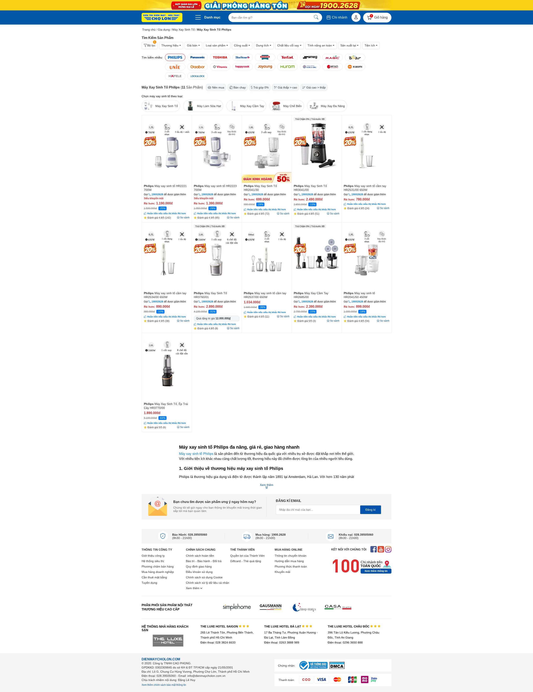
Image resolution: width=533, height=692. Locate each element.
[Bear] (355, 57)
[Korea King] (310, 66)
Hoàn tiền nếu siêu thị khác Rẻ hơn (166, 213)
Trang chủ (149, 29)
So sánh (184, 217)
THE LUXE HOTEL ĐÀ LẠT (283, 626)
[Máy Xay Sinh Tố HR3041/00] (316, 149)
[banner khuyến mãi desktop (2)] (266, 5)
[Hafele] (175, 76)
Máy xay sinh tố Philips (196, 454)
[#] (313, 670)
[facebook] (373, 549)
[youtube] (381, 549)
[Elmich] (332, 66)
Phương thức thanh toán (291, 566)
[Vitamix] (220, 66)
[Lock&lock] (197, 76)
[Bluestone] (242, 57)
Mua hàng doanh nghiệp (158, 572)
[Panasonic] (197, 57)
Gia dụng (164, 29)
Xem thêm (193, 588)
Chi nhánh (339, 17)
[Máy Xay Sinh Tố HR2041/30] (266, 149)
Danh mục (212, 17)
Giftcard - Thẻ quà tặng (245, 561)
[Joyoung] (265, 66)
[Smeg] (310, 57)
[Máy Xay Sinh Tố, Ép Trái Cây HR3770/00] (167, 367)
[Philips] (175, 57)
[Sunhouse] (265, 57)
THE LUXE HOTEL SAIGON (219, 626)
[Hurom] (287, 66)
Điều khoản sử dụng (199, 572)
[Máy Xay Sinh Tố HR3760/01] (217, 256)
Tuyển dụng (149, 582)
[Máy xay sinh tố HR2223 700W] (217, 149)
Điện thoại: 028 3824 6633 (217, 642)
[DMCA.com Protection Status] (337, 668)
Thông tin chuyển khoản (290, 555)
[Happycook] (242, 66)
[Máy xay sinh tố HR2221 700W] (167, 149)
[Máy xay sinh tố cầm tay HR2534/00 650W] (167, 256)
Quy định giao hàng (199, 566)
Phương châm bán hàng (158, 566)
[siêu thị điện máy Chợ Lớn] (162, 18)
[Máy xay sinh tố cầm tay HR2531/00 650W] (366, 149)
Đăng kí (370, 509)
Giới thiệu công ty (153, 555)
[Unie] (175, 66)
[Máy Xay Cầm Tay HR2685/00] (316, 256)
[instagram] (388, 549)
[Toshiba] (220, 57)
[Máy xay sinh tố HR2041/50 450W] (366, 256)
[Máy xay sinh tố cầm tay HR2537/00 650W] (266, 256)
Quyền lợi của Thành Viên (247, 555)
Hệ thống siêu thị (153, 561)
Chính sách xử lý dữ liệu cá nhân (207, 582)
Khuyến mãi (282, 572)
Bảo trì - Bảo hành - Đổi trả (204, 561)
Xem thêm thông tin (376, 571)
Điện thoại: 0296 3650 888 (345, 642)
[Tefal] (287, 57)
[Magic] (332, 57)
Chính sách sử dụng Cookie (204, 577)
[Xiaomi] (355, 66)
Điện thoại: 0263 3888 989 (281, 642)
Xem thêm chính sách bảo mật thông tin (164, 684)
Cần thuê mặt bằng (154, 577)
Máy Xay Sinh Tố (183, 29)
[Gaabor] (197, 66)
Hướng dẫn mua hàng (289, 561)
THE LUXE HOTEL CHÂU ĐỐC (349, 626)
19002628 (157, 194)
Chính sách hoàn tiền (200, 555)
